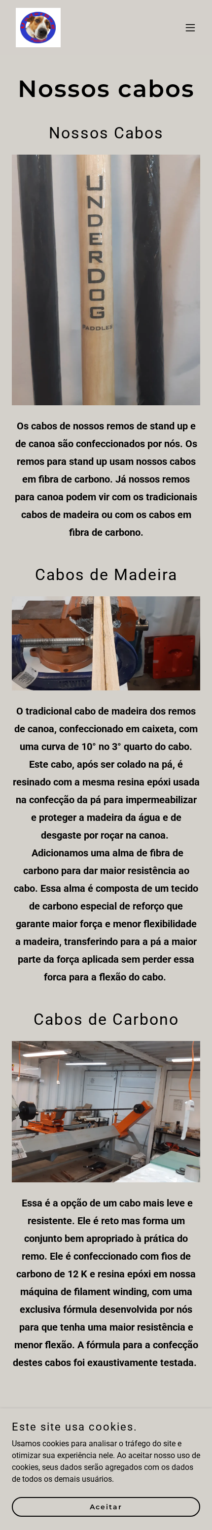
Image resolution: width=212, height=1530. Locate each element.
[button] (190, 27)
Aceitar (106, 1506)
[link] (38, 27)
